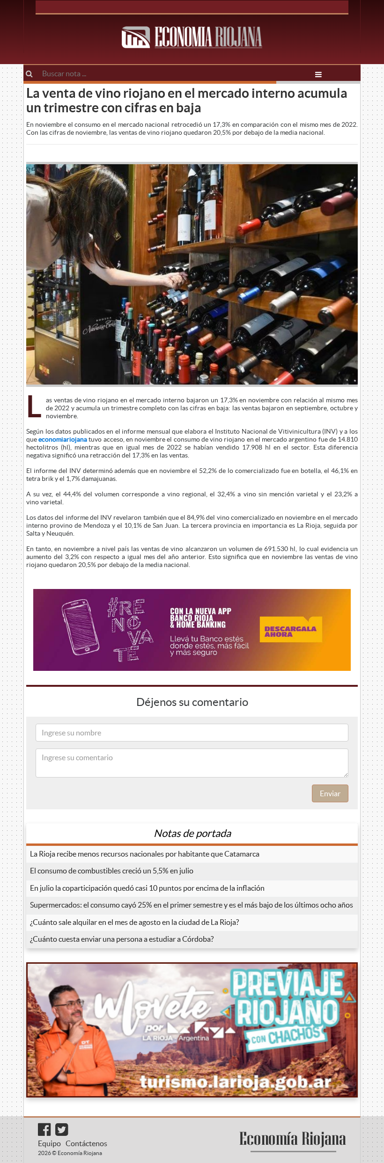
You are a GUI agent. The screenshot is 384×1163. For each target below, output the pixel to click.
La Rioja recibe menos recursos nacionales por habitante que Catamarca (144, 854)
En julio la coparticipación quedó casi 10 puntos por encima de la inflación (147, 888)
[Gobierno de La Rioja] (192, 1030)
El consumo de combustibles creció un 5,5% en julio (111, 870)
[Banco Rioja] (192, 630)
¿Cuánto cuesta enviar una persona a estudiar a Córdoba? (122, 939)
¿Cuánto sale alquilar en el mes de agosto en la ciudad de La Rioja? (134, 922)
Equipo (49, 1143)
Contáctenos (86, 1143)
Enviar (330, 793)
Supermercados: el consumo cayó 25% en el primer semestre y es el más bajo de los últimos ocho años (191, 905)
